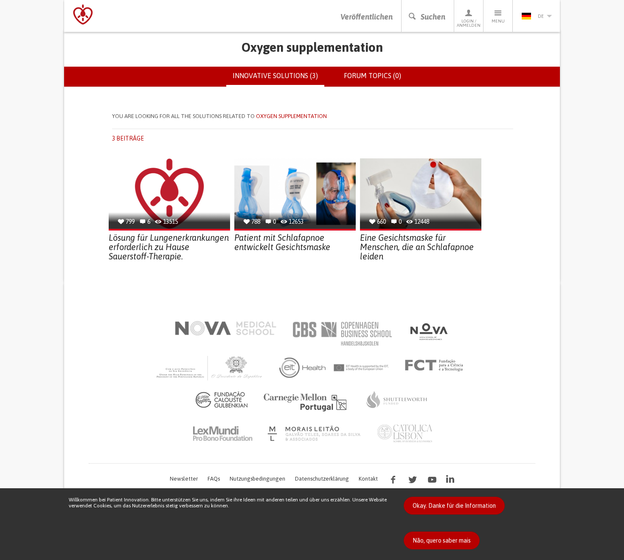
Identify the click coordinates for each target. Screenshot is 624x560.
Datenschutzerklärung (322, 479)
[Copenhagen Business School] (341, 333)
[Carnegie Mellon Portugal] (306, 401)
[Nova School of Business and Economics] (428, 331)
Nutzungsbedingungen (257, 479)
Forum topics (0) (372, 75)
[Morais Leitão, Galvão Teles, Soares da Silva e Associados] (315, 433)
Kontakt (368, 479)
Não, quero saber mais (442, 540)
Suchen (433, 16)
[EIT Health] (334, 367)
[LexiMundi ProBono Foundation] (222, 433)
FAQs (214, 479)
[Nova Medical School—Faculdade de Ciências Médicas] (225, 328)
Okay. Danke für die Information (454, 505)
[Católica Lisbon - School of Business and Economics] (405, 433)
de (541, 16)
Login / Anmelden (469, 23)
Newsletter (184, 479)
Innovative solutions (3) (278, 79)
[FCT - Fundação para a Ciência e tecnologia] (436, 365)
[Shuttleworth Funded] (397, 399)
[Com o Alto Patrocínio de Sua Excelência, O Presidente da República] (210, 367)
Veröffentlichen (366, 16)
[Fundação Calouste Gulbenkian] (221, 399)
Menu (498, 21)
